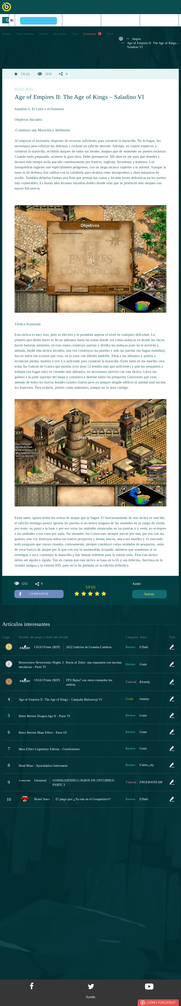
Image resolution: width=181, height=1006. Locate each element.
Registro (122, 20)
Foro (75, 33)
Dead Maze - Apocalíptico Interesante (43, 765)
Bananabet (59, 33)
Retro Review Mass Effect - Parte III (43, 732)
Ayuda (90, 997)
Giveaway (90, 33)
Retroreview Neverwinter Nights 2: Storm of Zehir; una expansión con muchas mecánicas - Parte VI (70, 665)
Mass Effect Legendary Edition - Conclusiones (49, 749)
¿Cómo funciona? (160, 1002)
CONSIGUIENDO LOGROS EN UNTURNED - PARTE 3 (84, 783)
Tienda (43, 33)
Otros (110, 33)
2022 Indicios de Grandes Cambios (88, 647)
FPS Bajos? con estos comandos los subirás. (89, 682)
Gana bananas (25, 33)
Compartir (39, 593)
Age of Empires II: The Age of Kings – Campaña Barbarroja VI (60, 699)
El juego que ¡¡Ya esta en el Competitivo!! (83, 799)
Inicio (81, 20)
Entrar (161, 20)
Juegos (6, 33)
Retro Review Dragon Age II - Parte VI (44, 716)
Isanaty (149, 594)
